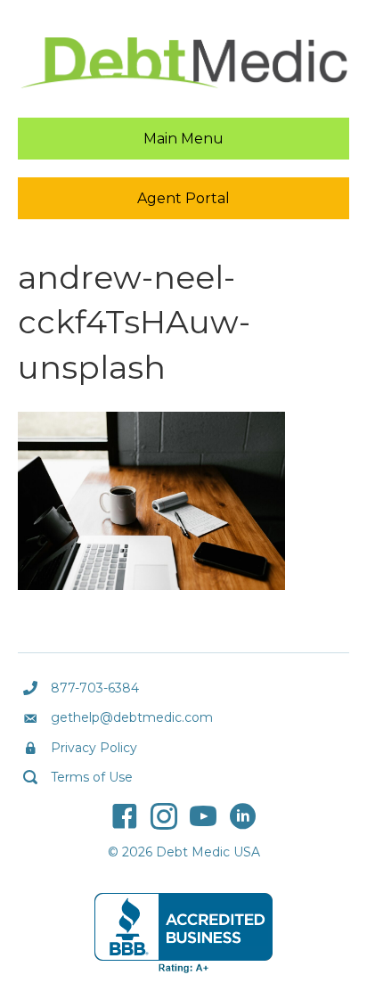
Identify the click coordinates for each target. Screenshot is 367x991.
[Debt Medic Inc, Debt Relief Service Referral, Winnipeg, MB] (183, 933)
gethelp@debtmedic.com (132, 717)
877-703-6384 (95, 688)
